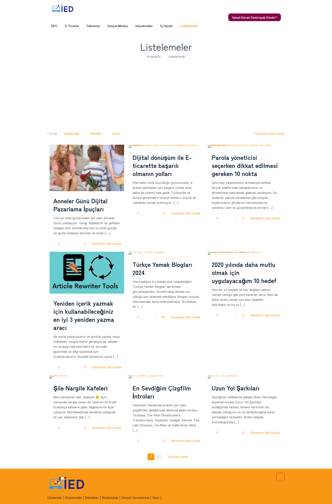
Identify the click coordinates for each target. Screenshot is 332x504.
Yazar (116, 133)
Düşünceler (73, 498)
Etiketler (95, 133)
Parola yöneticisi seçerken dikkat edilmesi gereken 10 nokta (245, 165)
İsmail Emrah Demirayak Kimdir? (254, 17)
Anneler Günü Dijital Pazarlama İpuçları (80, 204)
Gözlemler (54, 498)
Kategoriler (72, 133)
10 (163, 317)
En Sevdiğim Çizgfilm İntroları (162, 391)
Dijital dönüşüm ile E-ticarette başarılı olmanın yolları (162, 165)
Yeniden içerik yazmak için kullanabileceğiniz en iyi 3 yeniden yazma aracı (83, 315)
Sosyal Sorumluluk (135, 498)
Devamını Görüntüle (106, 244)
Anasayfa (153, 56)
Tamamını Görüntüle (270, 133)
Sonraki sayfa (178, 457)
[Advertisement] (166, 93)
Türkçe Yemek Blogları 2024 (162, 268)
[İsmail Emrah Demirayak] (62, 8)
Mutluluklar (110, 498)
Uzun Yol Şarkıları (235, 387)
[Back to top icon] (280, 477)
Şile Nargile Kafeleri (80, 387)
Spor (155, 498)
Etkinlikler (92, 498)
